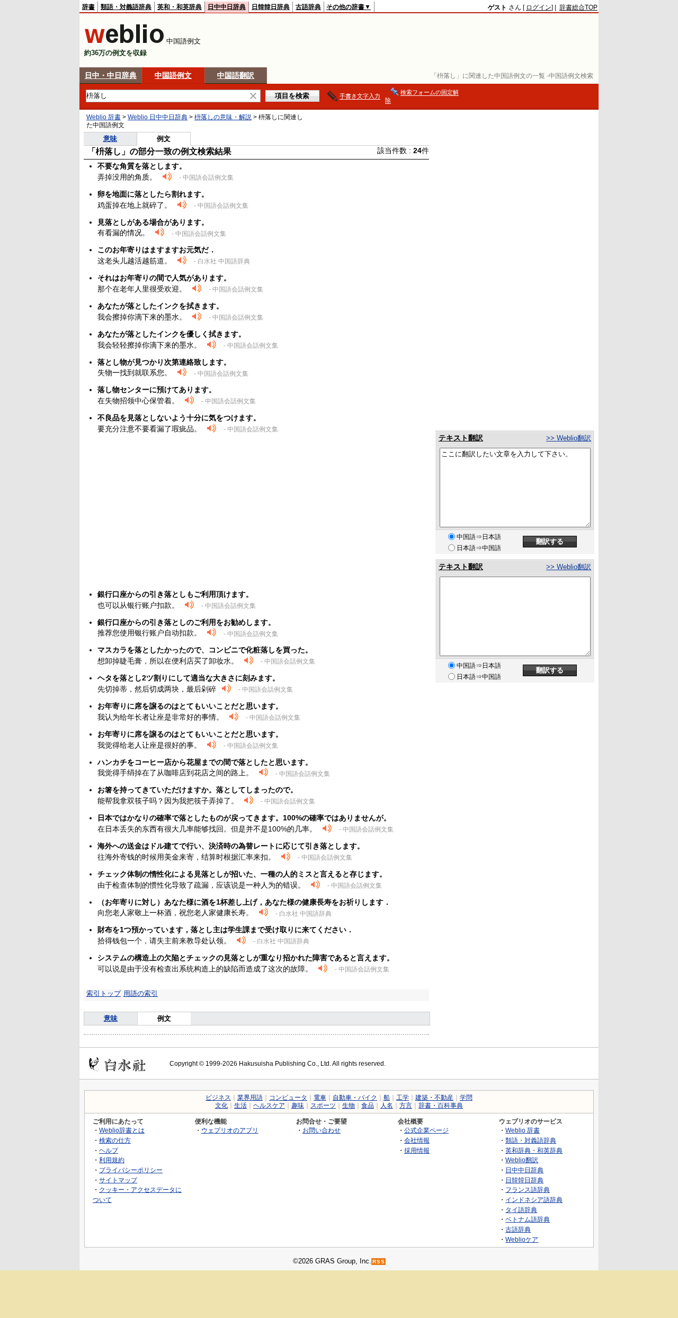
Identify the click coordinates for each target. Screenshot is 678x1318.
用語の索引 (140, 993)
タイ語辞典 (521, 1209)
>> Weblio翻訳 (568, 438)
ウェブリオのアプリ (229, 1130)
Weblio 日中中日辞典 (158, 117)
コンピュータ (288, 1097)
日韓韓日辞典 (271, 7)
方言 (405, 1105)
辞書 (88, 7)
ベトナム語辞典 (527, 1219)
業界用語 (250, 1097)
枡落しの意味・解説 (223, 117)
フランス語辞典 (527, 1189)
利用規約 (111, 1159)
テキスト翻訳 (461, 438)
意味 (110, 139)
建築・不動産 (434, 1097)
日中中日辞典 (227, 7)
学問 (466, 1097)
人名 (386, 1105)
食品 (367, 1105)
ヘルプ (108, 1150)
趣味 (297, 1105)
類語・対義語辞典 (126, 7)
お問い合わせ (321, 1130)
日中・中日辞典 (111, 75)
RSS (378, 1261)
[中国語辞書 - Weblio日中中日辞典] (124, 41)
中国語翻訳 (235, 75)
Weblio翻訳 (521, 1159)
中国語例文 (173, 75)
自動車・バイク (355, 1097)
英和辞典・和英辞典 (534, 1150)
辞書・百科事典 (440, 1105)
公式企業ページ (426, 1130)
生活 (240, 1105)
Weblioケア (521, 1239)
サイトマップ (118, 1180)
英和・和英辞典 (179, 7)
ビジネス (218, 1097)
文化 (221, 1105)
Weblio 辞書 (103, 117)
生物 (348, 1105)
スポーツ (323, 1105)
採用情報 (417, 1150)
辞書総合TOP (578, 7)
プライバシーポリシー (131, 1169)
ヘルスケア (269, 1105)
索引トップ (103, 993)
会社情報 (417, 1140)
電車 (320, 1097)
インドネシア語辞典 (534, 1199)
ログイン (538, 7)
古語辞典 (308, 7)
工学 (402, 1097)
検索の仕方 (115, 1140)
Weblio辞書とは (122, 1130)
